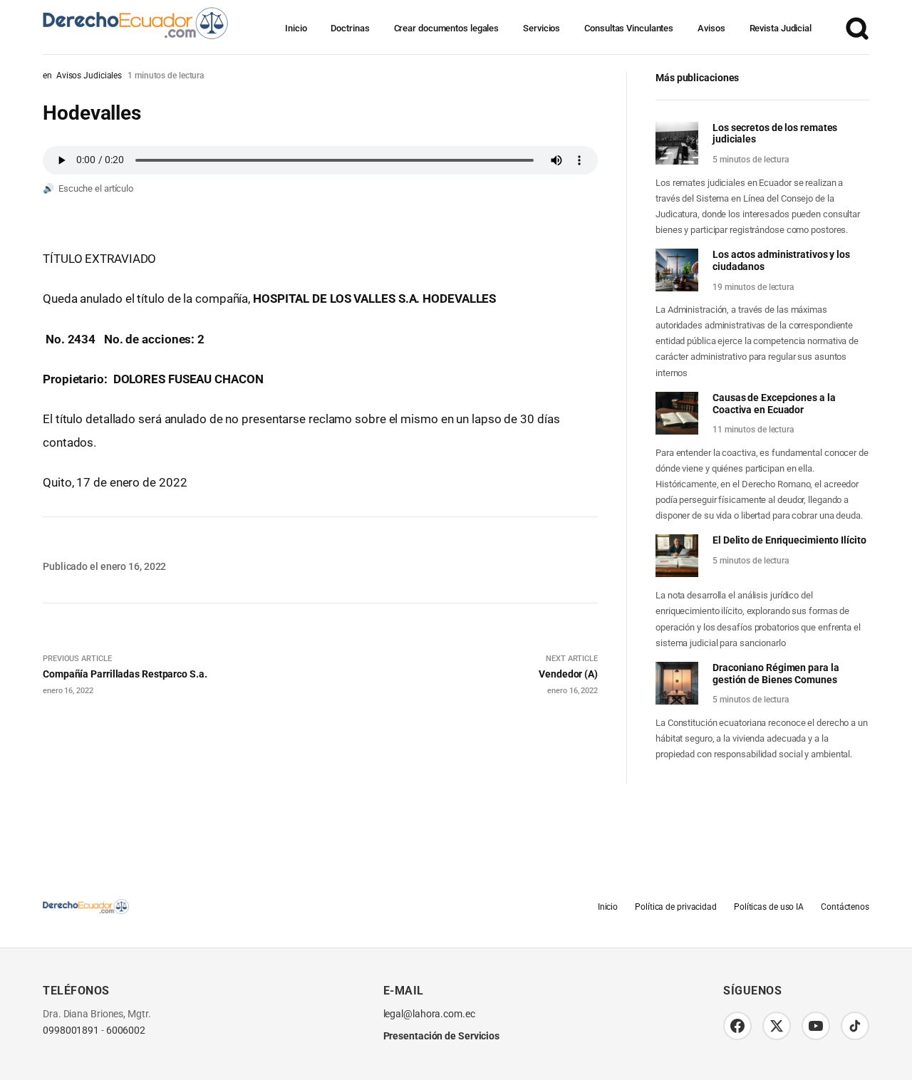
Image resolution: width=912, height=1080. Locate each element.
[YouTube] (816, 1026)
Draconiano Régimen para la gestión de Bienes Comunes (775, 673)
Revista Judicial (781, 28)
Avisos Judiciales (89, 75)
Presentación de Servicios (441, 1036)
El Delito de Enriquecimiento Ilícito (789, 540)
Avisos (711, 28)
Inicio (295, 28)
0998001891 (71, 1030)
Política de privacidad (676, 907)
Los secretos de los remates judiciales (774, 133)
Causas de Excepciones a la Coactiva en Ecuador (773, 403)
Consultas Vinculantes (628, 28)
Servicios (541, 28)
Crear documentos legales (446, 28)
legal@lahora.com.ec (429, 1014)
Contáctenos (845, 907)
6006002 (125, 1030)
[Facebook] (737, 1026)
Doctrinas (350, 28)
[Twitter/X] (776, 1026)
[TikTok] (855, 1026)
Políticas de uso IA (769, 907)
